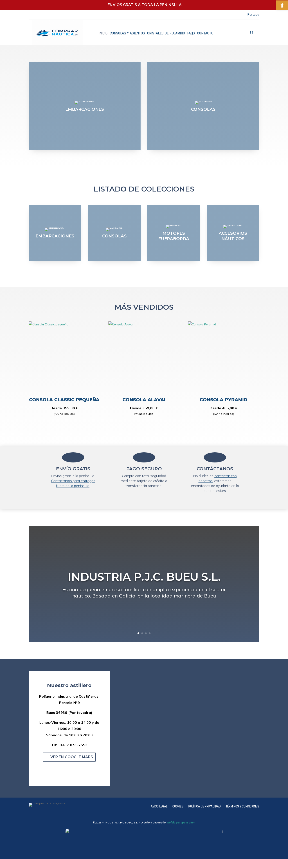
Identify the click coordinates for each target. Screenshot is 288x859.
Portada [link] (253, 14)
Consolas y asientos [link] (127, 33)
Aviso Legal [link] (159, 806)
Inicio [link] (103, 33)
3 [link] (146, 633)
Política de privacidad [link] (204, 806)
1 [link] (138, 633)
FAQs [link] (191, 33)
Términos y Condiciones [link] (242, 806)
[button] (63, 768)
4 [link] (150, 633)
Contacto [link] (205, 33)
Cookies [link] (177, 806)
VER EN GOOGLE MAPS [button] (71, 757)
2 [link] (142, 633)
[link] (282, 5)
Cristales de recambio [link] (166, 33)
